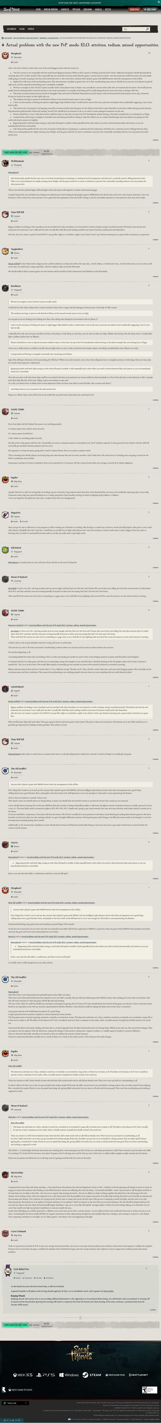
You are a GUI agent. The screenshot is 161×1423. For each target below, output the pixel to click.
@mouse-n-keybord (15, 625)
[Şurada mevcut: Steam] (92, 1375)
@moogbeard (13, 172)
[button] (15, 1403)
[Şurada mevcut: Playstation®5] (46, 1375)
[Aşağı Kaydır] (16, 1420)
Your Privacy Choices (79, 1419)
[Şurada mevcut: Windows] (69, 1375)
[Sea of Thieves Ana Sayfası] (12, 9)
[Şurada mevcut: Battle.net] (138, 1375)
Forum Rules (108, 1291)
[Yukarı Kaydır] (7, 1420)
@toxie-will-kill (14, 264)
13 (149, 53)
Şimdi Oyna (134, 10)
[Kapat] (159, 2)
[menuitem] (38, 9)
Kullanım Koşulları (95, 1419)
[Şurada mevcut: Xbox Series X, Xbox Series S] (23, 1375)
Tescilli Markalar (136, 1419)
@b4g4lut (12, 1117)
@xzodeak (12, 588)
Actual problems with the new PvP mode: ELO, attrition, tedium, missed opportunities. (62, 625)
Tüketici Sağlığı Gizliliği (151, 1419)
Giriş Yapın (151, 10)
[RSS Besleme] (3, 38)
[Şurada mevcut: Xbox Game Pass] (115, 1375)
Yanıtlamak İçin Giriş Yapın (15, 152)
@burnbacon (13, 562)
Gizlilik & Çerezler (109, 1419)
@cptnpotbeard (14, 754)
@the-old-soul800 (15, 902)
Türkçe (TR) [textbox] (11, 1403)
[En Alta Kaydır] (19, 1420)
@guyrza (11, 936)
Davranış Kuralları (123, 1419)
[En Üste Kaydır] (4, 1420)
